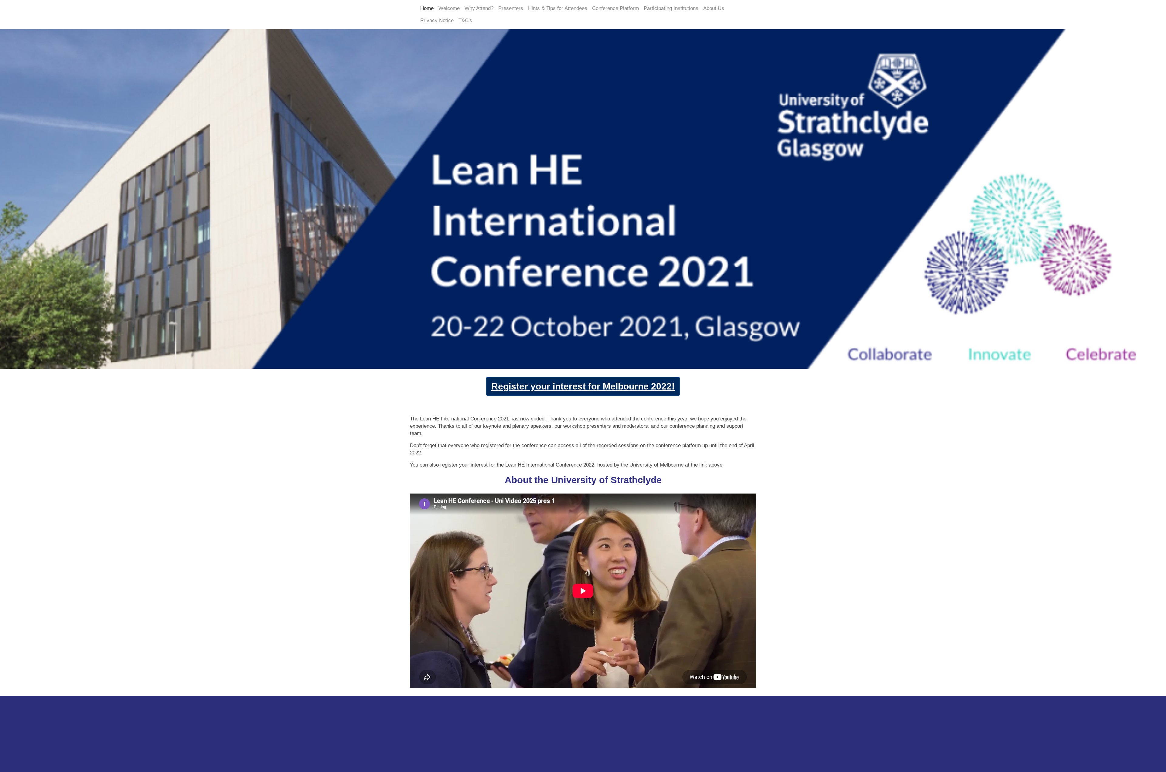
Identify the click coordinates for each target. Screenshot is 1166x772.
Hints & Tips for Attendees (557, 8)
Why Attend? (479, 8)
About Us (713, 8)
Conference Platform (615, 8)
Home (427, 8)
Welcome (449, 8)
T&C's (465, 20)
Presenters (510, 8)
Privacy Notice (437, 20)
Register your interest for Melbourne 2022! (583, 386)
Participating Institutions (671, 8)
